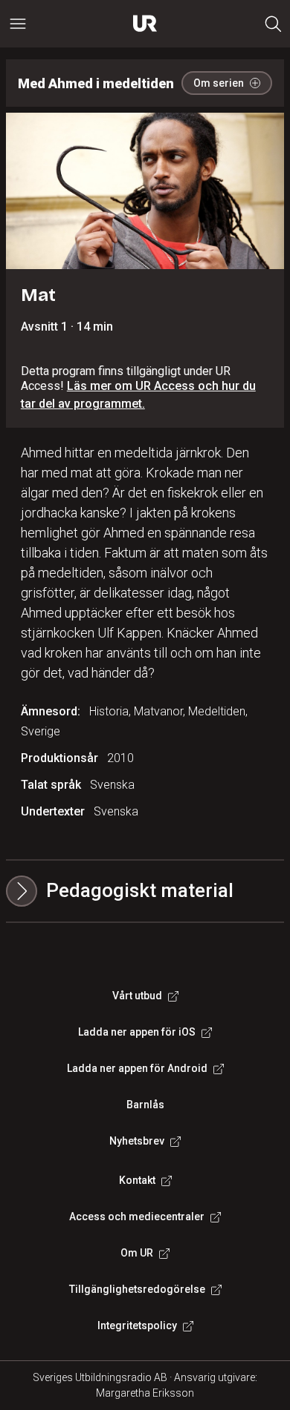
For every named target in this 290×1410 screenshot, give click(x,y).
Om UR (136, 1253)
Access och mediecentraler (136, 1216)
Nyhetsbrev (136, 1141)
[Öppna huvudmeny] (18, 24)
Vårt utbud (137, 996)
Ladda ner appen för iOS (137, 1032)
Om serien (218, 83)
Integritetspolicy (137, 1325)
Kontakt (137, 1180)
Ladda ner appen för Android (137, 1068)
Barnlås (145, 1105)
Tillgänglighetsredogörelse (137, 1289)
